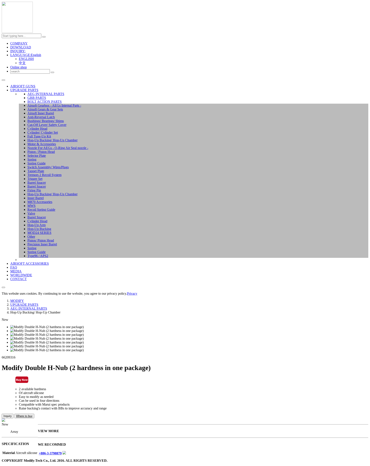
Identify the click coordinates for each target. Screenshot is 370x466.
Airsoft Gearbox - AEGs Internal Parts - (54, 105)
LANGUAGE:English (25, 55)
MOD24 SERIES (39, 232)
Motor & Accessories (41, 144)
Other (31, 236)
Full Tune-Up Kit (39, 136)
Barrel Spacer (36, 182)
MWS (31, 206)
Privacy (132, 293)
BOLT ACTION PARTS (44, 101)
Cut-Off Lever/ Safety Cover (46, 125)
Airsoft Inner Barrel (40, 113)
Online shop (18, 67)
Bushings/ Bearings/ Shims (45, 121)
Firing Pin (34, 190)
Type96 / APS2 (37, 256)
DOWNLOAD (20, 47)
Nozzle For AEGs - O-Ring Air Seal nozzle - (57, 148)
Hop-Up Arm (36, 225)
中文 (22, 63)
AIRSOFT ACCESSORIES (29, 263)
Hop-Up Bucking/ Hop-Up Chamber (52, 140)
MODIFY (17, 301)
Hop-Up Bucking (39, 229)
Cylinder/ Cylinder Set (42, 132)
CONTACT (18, 279)
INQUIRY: (17, 51)
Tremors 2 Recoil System (44, 175)
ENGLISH (26, 59)
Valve (31, 213)
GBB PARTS (36, 98)
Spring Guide (36, 163)
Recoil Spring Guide (41, 209)
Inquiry (7, 416)
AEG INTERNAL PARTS (45, 94)
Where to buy (24, 416)
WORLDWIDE (21, 275)
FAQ (13, 267)
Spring (31, 159)
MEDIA (16, 271)
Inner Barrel (35, 198)
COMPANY (19, 43)
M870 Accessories (39, 202)
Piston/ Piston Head (40, 240)
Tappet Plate (35, 171)
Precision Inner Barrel (42, 244)
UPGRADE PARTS (24, 90)
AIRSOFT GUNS (22, 86)
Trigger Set (34, 179)
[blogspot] (64, 453)
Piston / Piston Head (41, 152)
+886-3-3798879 (50, 453)
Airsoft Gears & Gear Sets (45, 109)
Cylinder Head (37, 128)
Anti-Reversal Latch (41, 117)
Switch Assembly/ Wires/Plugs (48, 167)
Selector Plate (36, 155)
